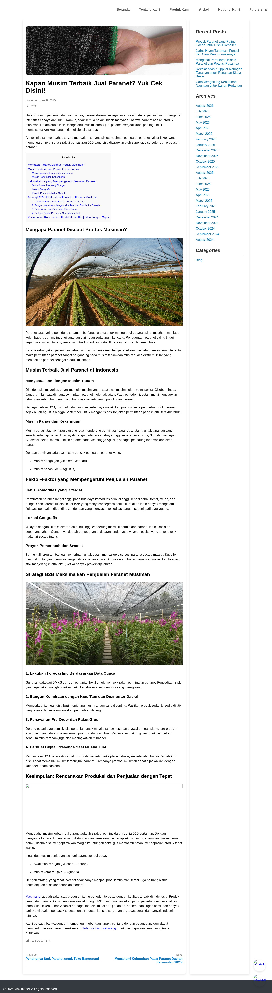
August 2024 (205, 239)
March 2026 (204, 133)
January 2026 (205, 144)
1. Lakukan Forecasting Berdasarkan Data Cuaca (58, 201)
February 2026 (206, 139)
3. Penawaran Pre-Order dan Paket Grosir (54, 209)
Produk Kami (179, 9)
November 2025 (207, 156)
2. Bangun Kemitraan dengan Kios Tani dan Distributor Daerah (66, 205)
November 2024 (207, 223)
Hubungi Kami (229, 9)
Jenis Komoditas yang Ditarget (48, 185)
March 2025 (204, 200)
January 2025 (205, 211)
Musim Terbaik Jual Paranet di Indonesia (53, 169)
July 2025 (202, 178)
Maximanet (33, 896)
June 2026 (203, 117)
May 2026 (203, 122)
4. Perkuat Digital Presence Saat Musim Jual (56, 213)
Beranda (123, 9)
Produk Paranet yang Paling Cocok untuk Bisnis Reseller (216, 43)
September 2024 (207, 234)
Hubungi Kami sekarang (99, 928)
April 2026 (203, 128)
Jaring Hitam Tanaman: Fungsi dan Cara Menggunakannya (217, 52)
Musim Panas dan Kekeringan (48, 177)
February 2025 (206, 206)
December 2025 (207, 150)
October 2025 (205, 161)
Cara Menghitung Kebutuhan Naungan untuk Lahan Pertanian (219, 83)
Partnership (258, 9)
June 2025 (203, 184)
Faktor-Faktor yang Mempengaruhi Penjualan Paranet (62, 181)
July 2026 (202, 111)
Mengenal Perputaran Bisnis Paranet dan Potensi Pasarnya (217, 61)
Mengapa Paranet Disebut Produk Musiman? (56, 164)
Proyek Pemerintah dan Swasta (49, 193)
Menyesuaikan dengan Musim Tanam (52, 173)
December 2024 (207, 217)
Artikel (204, 9)
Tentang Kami (149, 9)
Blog (199, 260)
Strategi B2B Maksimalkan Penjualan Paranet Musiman (62, 197)
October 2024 (205, 228)
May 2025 (203, 189)
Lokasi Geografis (41, 189)
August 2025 (205, 172)
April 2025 (203, 195)
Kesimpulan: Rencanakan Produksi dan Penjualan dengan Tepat (68, 217)
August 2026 (205, 105)
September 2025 (207, 167)
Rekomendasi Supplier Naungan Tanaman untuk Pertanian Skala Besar (219, 72)
